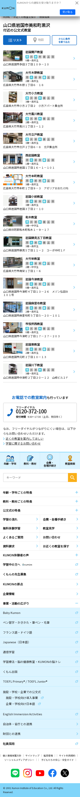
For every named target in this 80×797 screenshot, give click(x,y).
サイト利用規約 (67, 755)
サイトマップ (32, 755)
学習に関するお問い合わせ (23, 443)
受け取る (68, 12)
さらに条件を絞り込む (64, 40)
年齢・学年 (10, 463)
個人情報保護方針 (12, 755)
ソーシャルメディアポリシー (19, 759)
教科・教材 (30, 463)
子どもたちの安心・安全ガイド (57, 759)
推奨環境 (48, 755)
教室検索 (70, 463)
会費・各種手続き (50, 464)
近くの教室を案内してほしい (24, 439)
